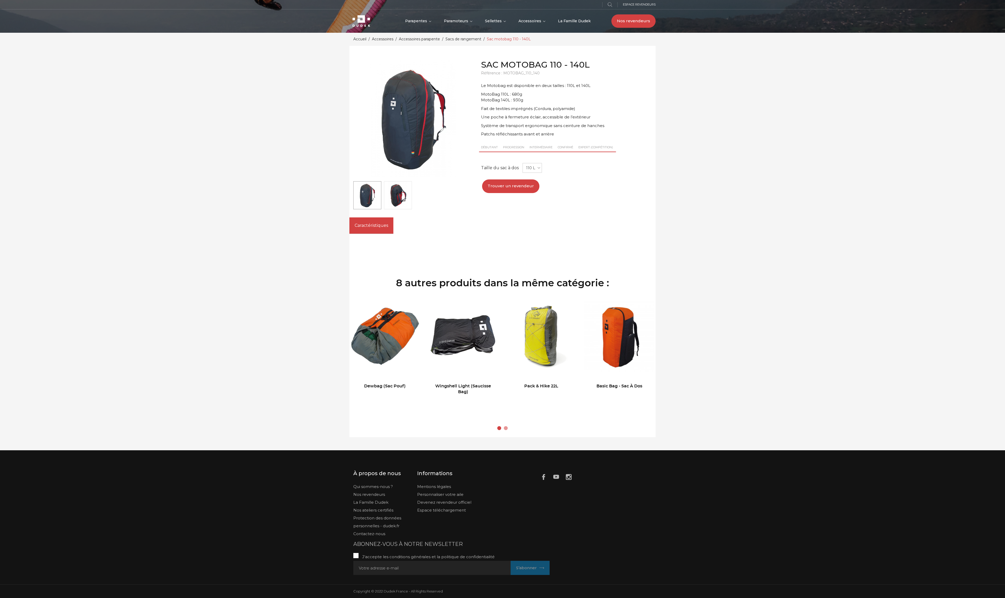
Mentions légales (434, 486)
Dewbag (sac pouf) (385, 386)
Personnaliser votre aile (440, 494)
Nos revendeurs (633, 20)
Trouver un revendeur (511, 185)
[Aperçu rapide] (373, 401)
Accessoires (530, 21)
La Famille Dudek (574, 21)
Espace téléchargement (441, 510)
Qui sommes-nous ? (373, 486)
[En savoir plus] (399, 400)
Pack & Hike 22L (541, 386)
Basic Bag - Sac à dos (619, 386)
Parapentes (416, 21)
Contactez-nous (369, 533)
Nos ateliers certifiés (373, 510)
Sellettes (494, 21)
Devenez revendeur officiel (444, 502)
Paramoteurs (456, 21)
